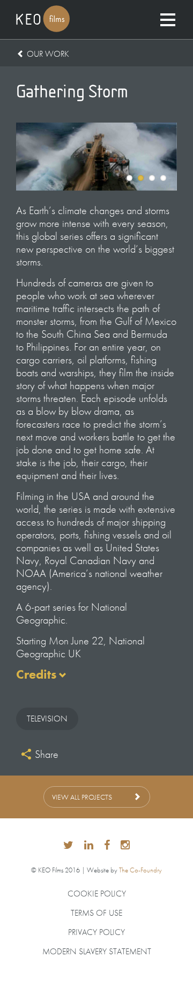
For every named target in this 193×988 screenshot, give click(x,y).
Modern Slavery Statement (96, 951)
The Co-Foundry (140, 870)
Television (47, 718)
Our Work (48, 53)
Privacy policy (96, 932)
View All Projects (82, 797)
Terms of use (96, 913)
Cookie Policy (97, 894)
